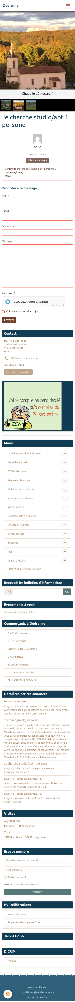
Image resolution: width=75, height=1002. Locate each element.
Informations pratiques (20, 498)
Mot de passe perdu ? (29, 884)
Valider (37, 891)
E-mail (5, 211)
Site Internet (9, 226)
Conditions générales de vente (37, 992)
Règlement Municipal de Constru (25, 922)
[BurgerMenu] (68, 6)
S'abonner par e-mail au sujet (22, 311)
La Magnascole (16, 534)
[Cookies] (7, 994)
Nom (4, 195)
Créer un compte (11, 884)
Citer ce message (37, 160)
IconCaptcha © (58, 305)
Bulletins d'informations (21, 489)
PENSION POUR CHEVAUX (22, 680)
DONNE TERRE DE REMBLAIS (23, 778)
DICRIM (12, 961)
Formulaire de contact (18, 372)
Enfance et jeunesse (19, 525)
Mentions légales (37, 987)
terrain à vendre (15, 701)
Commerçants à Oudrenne (22, 516)
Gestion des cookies (38, 997)
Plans (11, 551)
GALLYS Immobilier (18, 633)
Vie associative (16, 507)
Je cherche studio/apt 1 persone (25, 763)
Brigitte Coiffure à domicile (23, 649)
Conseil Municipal (17, 462)
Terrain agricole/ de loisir (21, 720)
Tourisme (13, 542)
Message (7, 241)
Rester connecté (17, 877)
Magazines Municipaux (20, 480)
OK (67, 591)
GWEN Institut (15, 656)
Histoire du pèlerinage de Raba (24, 569)
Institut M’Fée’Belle (18, 664)
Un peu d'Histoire (17, 560)
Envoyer (9, 320)
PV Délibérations (17, 471)
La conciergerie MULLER (21, 672)
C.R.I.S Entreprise (17, 641)
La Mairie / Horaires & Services (24, 453)
